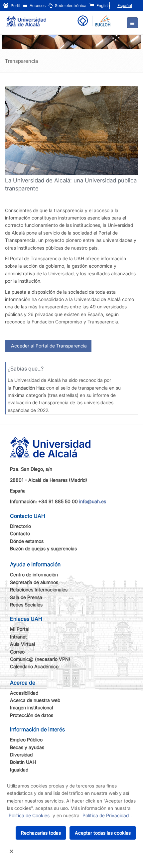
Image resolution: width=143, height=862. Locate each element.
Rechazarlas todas (41, 833)
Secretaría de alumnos (34, 582)
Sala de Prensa (26, 597)
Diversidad (21, 754)
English (102, 5)
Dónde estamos (27, 541)
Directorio (20, 526)
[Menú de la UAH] (132, 22)
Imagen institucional (31, 707)
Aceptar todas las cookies (103, 833)
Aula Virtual (22, 644)
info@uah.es (92, 501)
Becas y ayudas (27, 747)
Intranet (18, 636)
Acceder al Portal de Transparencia (48, 345)
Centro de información (34, 574)
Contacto (20, 533)
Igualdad (19, 769)
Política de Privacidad (105, 815)
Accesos (37, 5)
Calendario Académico (34, 666)
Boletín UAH (23, 762)
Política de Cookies (29, 815)
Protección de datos (31, 715)
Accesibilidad (24, 693)
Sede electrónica (70, 5)
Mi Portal (19, 629)
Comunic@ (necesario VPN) (40, 659)
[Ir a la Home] (26, 18)
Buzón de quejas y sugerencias (43, 548)
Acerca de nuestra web (35, 700)
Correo (17, 652)
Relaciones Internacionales (39, 589)
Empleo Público (26, 739)
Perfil (15, 5)
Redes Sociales (26, 604)
